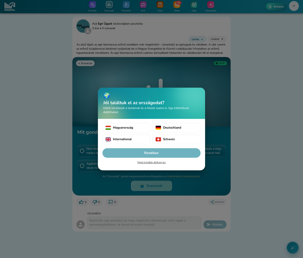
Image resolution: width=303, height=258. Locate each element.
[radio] (126, 128)
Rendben (151, 153)
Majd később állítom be (151, 162)
